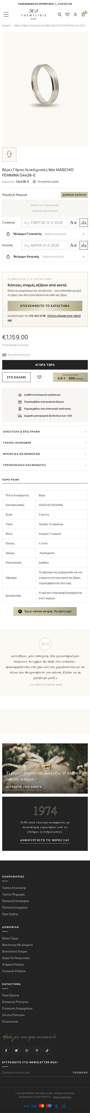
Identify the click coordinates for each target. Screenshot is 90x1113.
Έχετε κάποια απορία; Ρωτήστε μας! (45, 611)
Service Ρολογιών (13, 1015)
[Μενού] (6, 14)
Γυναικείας (8, 222)
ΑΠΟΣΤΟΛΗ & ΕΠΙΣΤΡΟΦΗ (21, 431)
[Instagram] (27, 1050)
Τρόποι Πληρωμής (13, 894)
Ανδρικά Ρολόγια (13, 964)
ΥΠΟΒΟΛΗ (80, 1072)
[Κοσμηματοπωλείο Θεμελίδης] (33, 15)
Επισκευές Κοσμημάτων (17, 1008)
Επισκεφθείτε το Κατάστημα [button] (45, 306)
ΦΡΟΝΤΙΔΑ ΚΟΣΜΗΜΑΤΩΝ (21, 453)
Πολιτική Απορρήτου (15, 907)
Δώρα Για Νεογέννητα (16, 958)
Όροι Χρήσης (10, 914)
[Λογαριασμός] (75, 14)
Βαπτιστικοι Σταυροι (14, 951)
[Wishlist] (67, 14)
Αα (73, 222)
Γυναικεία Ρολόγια (14, 971)
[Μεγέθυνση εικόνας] (45, 89)
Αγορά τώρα (45, 365)
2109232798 (65, 3)
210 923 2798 (37, 315)
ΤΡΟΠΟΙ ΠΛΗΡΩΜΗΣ (17, 442)
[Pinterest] (37, 1050)
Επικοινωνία (10, 1021)
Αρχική (6, 25)
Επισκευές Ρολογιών (15, 1002)
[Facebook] (6, 1050)
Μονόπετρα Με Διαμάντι (17, 945)
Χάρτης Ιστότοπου (62, 1096)
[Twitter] (16, 1050)
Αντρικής (7, 245)
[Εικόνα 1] (9, 154)
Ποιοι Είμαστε (10, 995)
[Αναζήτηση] (59, 14)
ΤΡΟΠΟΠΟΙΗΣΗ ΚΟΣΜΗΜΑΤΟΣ (24, 465)
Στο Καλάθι (16, 377)
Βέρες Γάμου (10, 938)
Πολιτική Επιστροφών (15, 901)
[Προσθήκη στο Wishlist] (39, 377)
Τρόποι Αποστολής (14, 888)
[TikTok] (47, 1050)
